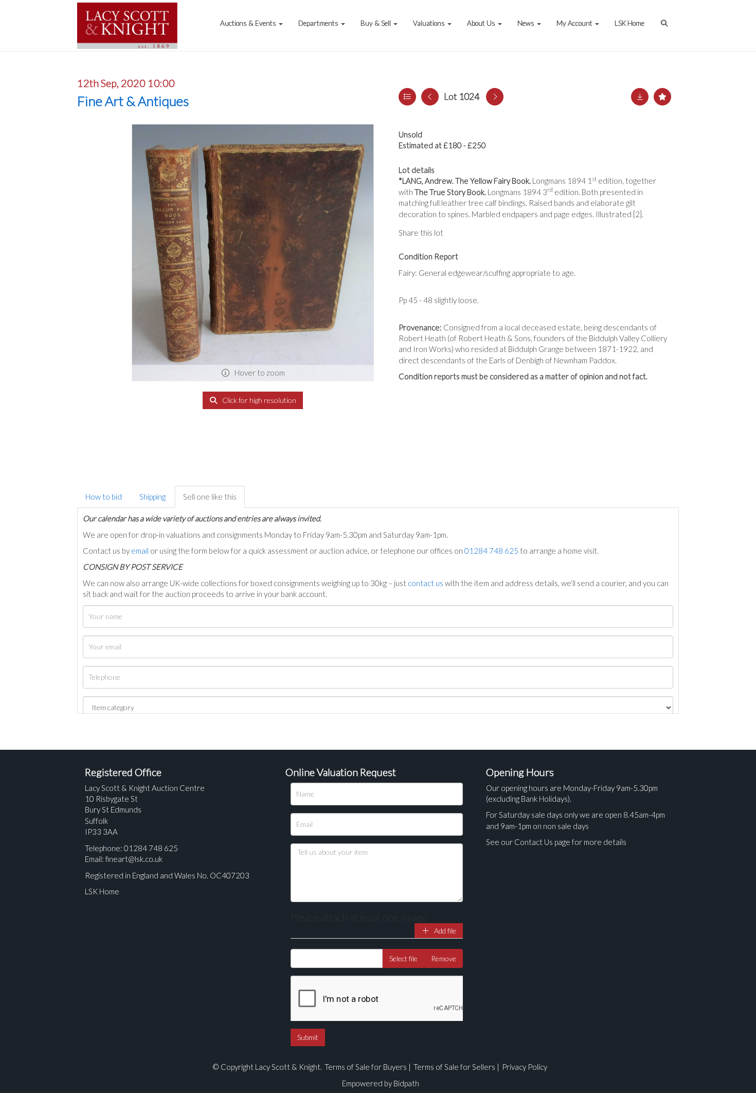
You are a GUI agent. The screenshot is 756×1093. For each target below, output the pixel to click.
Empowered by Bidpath (380, 1083)
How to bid (103, 496)
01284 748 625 (491, 550)
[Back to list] (407, 96)
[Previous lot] (430, 96)
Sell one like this (210, 496)
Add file (444, 930)
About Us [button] (482, 23)
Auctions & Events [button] (249, 23)
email (140, 550)
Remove (443, 958)
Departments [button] (319, 23)
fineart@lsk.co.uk (134, 858)
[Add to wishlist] (662, 96)
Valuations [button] (429, 23)
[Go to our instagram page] (501, 232)
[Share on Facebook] (460, 232)
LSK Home (629, 23)
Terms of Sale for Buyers (366, 1066)
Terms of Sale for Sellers (454, 1066)
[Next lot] (494, 96)
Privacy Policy (524, 1066)
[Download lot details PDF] (640, 96)
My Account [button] (575, 23)
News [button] (526, 23)
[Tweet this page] (481, 232)
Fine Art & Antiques (133, 101)
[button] (665, 18)
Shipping (152, 496)
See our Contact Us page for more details (556, 842)
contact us (425, 583)
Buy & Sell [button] (376, 23)
